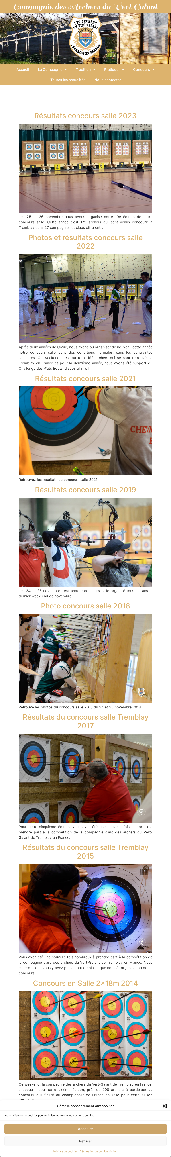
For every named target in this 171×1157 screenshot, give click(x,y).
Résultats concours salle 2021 (85, 378)
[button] (164, 1106)
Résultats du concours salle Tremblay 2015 (86, 851)
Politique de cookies (64, 1151)
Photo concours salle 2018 (85, 606)
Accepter (85, 1129)
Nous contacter (107, 80)
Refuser (85, 1141)
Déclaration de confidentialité (98, 1151)
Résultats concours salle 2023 (85, 115)
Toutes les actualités (68, 80)
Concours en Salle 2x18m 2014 (85, 983)
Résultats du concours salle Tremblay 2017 (86, 721)
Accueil (22, 69)
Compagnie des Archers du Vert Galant (85, 7)
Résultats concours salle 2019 (85, 489)
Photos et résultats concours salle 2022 (85, 241)
